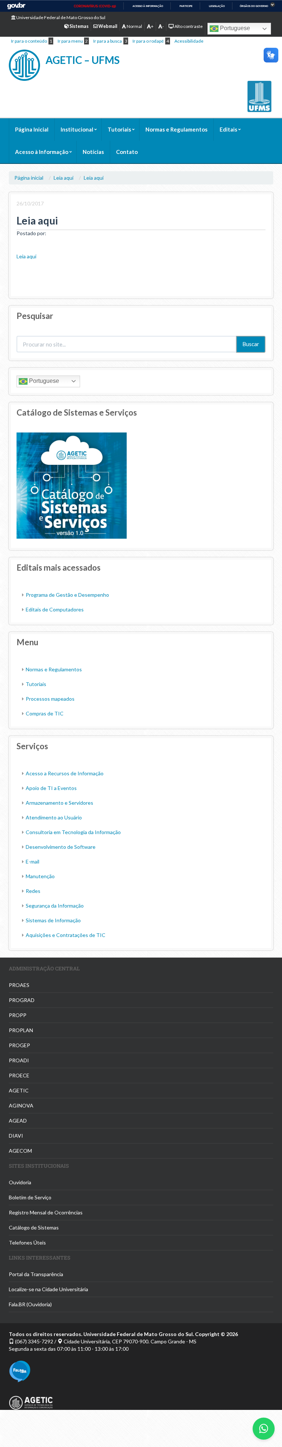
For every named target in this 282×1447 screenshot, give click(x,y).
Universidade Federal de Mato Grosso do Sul (60, 17)
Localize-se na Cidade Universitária (48, 1289)
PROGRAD (22, 1000)
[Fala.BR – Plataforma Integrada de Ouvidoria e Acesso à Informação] (141, 1371)
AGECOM (20, 1151)
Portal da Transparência (36, 1274)
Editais (228, 129)
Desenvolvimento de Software (60, 847)
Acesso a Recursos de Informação (65, 773)
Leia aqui (63, 178)
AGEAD (18, 1120)
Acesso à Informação (41, 151)
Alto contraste (188, 26)
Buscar (250, 344)
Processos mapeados (50, 699)
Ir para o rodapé (148, 41)
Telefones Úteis (27, 1242)
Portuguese (234, 28)
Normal (134, 26)
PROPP (17, 1015)
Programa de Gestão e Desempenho (67, 595)
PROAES (19, 985)
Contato (127, 151)
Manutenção (40, 876)
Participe (186, 6)
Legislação (217, 6)
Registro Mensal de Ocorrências (46, 1212)
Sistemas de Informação (53, 920)
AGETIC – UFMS (83, 60)
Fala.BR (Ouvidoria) (30, 1304)
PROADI (19, 1060)
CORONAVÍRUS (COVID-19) (95, 6)
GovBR (16, 6)
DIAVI (16, 1135)
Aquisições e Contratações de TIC (65, 935)
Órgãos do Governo (254, 6)
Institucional (77, 129)
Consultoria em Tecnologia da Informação (73, 832)
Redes (33, 891)
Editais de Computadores (55, 609)
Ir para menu (70, 41)
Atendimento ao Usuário (54, 817)
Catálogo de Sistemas (34, 1227)
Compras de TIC (45, 713)
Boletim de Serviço (30, 1197)
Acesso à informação (148, 6)
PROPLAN (21, 1030)
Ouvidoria (20, 1182)
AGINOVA (21, 1105)
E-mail (32, 861)
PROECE (19, 1075)
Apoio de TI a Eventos (51, 788)
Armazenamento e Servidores (59, 803)
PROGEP (19, 1045)
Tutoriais (119, 129)
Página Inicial (31, 129)
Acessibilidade (188, 41)
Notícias (93, 151)
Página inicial (28, 178)
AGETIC (19, 1090)
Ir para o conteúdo (29, 41)
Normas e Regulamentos (176, 129)
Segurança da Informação (55, 905)
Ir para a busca (107, 41)
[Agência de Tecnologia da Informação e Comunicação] (141, 1403)
